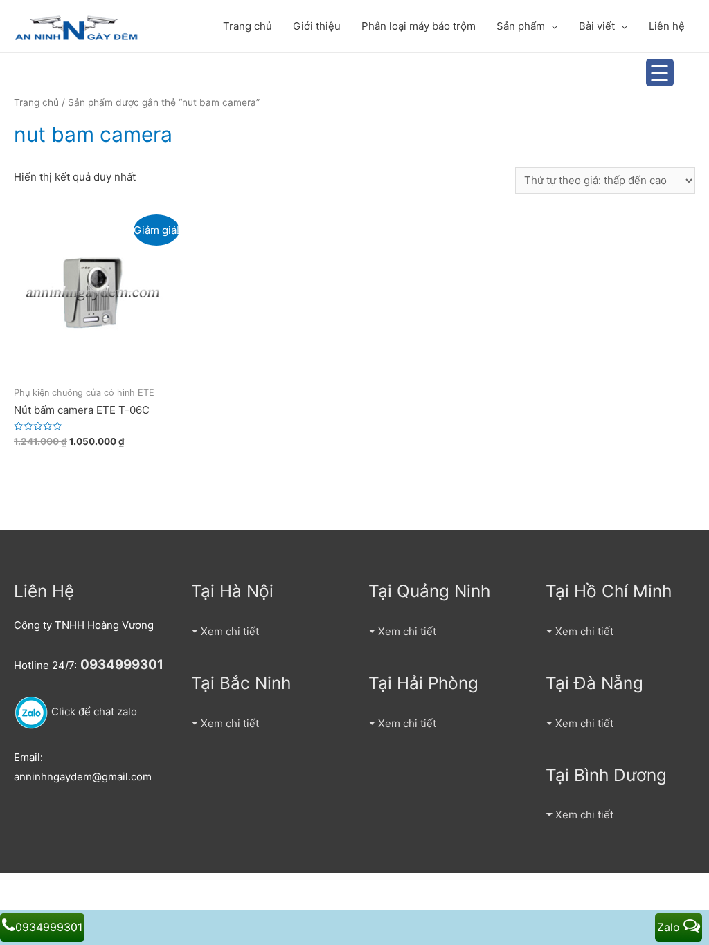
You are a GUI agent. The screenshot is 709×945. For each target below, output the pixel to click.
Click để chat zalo (92, 711)
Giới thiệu (317, 26)
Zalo (670, 927)
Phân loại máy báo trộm (418, 26)
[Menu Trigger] (660, 72)
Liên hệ (667, 26)
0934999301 (48, 927)
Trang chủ (247, 26)
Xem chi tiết (230, 631)
